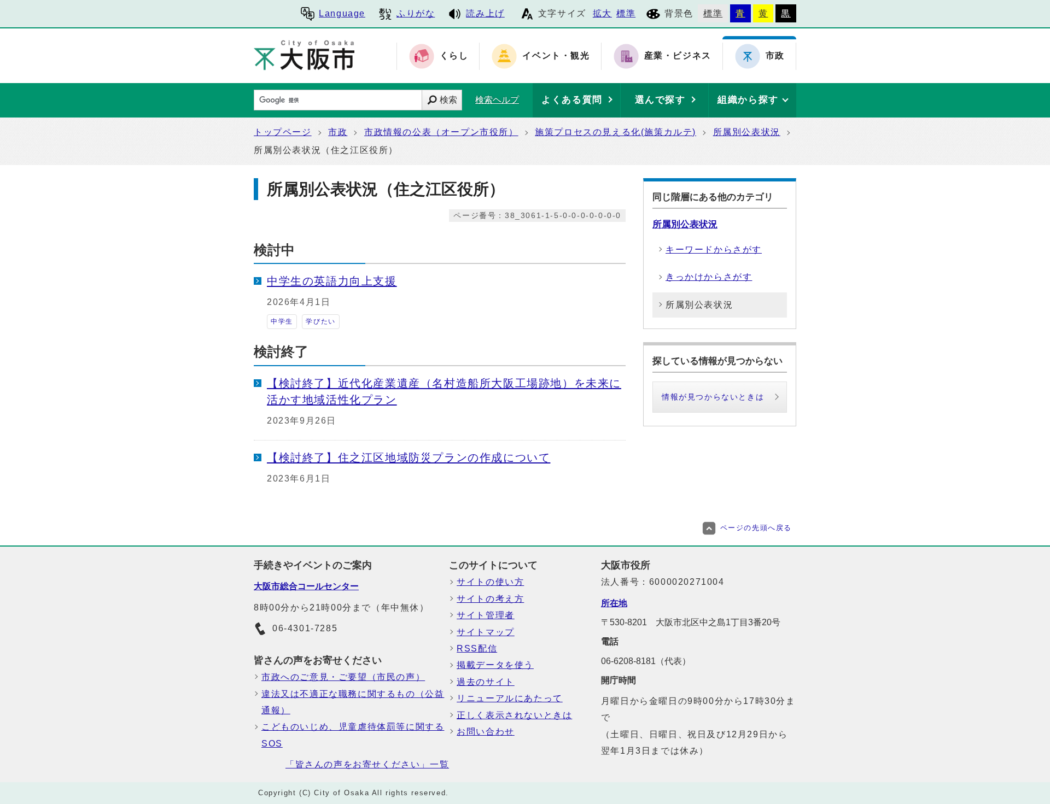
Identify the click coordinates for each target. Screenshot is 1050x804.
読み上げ (485, 13)
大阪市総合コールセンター (306, 586)
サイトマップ (486, 632)
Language (342, 13)
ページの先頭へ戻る (756, 528)
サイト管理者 (486, 615)
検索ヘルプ (497, 99)
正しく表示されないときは (514, 715)
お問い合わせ (486, 731)
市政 (337, 132)
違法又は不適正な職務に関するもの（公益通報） (352, 702)
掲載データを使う (495, 665)
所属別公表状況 (746, 132)
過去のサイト (486, 681)
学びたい (320, 321)
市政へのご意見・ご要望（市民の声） (343, 677)
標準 (625, 13)
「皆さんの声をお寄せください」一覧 (367, 764)
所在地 (614, 603)
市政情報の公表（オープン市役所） (441, 132)
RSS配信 (477, 648)
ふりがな (415, 13)
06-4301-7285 (304, 628)
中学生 (282, 321)
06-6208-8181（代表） (646, 661)
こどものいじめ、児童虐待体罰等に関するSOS (352, 735)
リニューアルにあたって (510, 698)
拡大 (602, 13)
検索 (448, 99)
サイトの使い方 (490, 581)
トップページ (283, 132)
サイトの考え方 (490, 598)
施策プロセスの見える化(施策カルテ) (615, 132)
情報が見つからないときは (713, 396)
